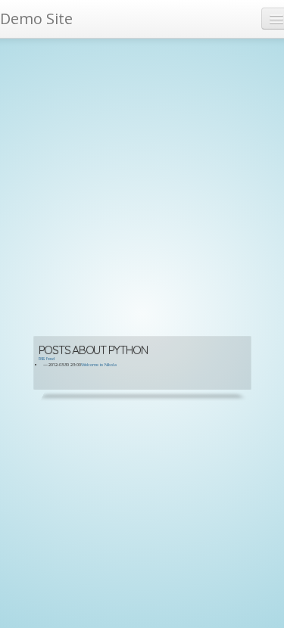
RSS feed (47, 359)
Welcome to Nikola (99, 365)
